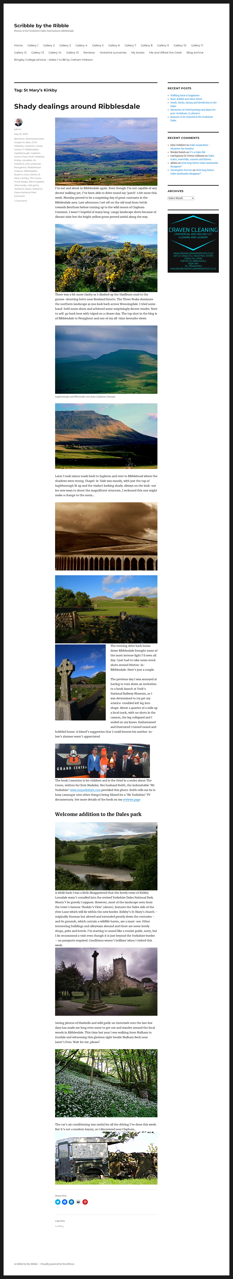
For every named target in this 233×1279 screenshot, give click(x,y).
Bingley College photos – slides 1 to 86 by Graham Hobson (53, 59)
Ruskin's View (21, 174)
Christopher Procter (181, 170)
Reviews (89, 52)
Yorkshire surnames (113, 52)
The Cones (35, 178)
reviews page (131, 799)
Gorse (39, 145)
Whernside (20, 185)
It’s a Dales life (197, 152)
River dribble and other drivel (186, 99)
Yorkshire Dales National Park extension (28, 192)
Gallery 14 (55, 52)
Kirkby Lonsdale (23, 160)
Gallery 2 (49, 45)
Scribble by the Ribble (41, 25)
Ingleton (35, 153)
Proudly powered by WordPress (57, 1264)
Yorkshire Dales (22, 188)
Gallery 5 (98, 45)
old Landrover (33, 163)
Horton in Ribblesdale (26, 149)
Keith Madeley (36, 156)
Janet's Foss (20, 156)
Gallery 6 (114, 45)
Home (18, 45)
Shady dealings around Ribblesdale (77, 106)
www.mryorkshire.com (85, 790)
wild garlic (33, 185)
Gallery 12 (20, 52)
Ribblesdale (30, 171)
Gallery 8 (146, 45)
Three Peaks (21, 181)
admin (18, 129)
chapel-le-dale (22, 142)
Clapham (30, 145)
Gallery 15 (72, 52)
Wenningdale (36, 181)
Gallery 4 (81, 45)
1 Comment (20, 200)
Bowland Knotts (35, 138)
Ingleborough (22, 153)
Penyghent (20, 167)
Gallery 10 (180, 45)
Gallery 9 (163, 45)
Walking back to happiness (185, 95)
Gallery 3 (65, 45)
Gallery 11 (197, 45)
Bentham (19, 138)
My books (137, 52)
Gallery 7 (130, 45)
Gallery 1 (32, 45)
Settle (33, 174)
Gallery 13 (37, 52)
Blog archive (195, 52)
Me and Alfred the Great (165, 52)
